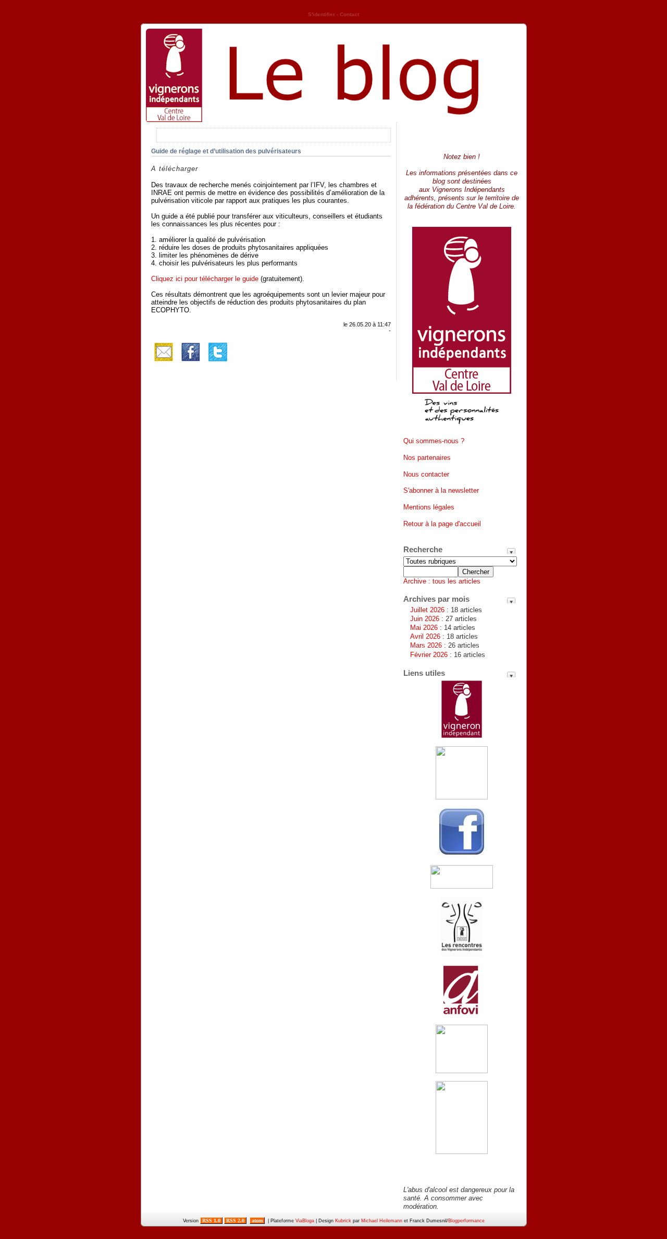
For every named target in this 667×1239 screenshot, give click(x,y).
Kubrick (343, 1220)
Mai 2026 (424, 627)
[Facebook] (190, 362)
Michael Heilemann (381, 1220)
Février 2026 (429, 655)
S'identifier (321, 14)
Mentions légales (428, 507)
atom (257, 1220)
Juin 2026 (424, 619)
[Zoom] (461, 428)
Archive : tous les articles (441, 581)
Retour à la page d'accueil (442, 524)
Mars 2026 (426, 645)
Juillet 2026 (427, 610)
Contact (349, 14)
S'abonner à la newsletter (441, 490)
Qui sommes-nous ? (433, 441)
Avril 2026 (425, 636)
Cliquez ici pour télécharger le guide (204, 279)
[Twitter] (217, 362)
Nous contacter (426, 474)
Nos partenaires (427, 457)
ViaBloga (304, 1220)
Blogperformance (466, 1220)
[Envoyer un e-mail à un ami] (163, 362)
